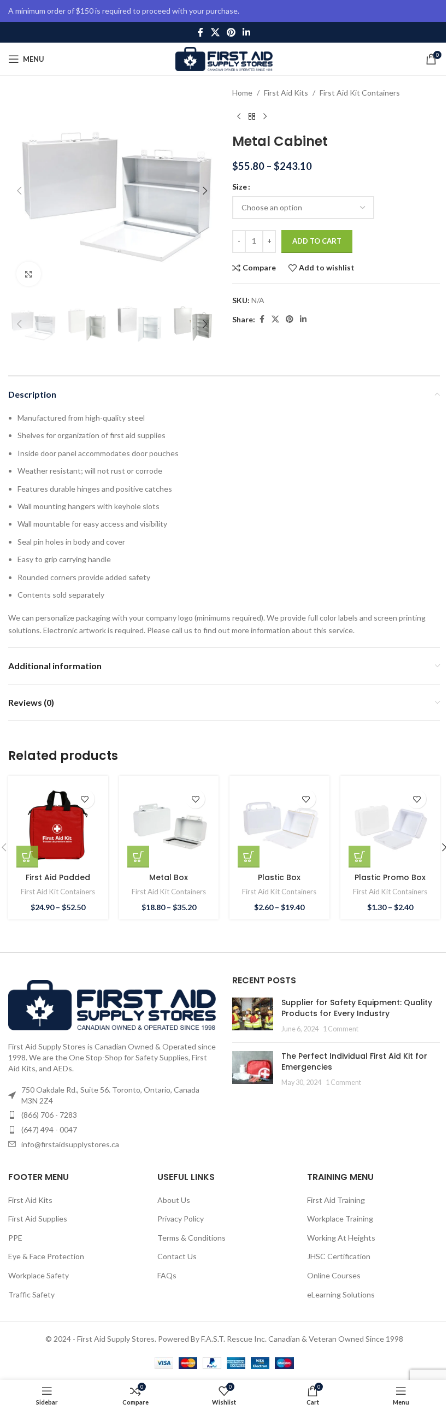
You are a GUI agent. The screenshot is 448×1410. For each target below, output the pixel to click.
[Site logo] (224, 58)
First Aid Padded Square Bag (58, 883)
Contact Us (177, 1256)
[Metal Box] (169, 826)
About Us (173, 1200)
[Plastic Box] (279, 826)
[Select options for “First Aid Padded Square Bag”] (27, 857)
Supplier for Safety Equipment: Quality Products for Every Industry (356, 1008)
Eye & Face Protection (46, 1256)
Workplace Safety (38, 1275)
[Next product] (265, 116)
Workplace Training (340, 1218)
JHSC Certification (338, 1256)
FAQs (166, 1275)
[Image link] (112, 1004)
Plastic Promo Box (390, 877)
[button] (19, 191)
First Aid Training (336, 1200)
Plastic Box (279, 877)
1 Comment (340, 1029)
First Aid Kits (286, 92)
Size (239, 186)
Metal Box (168, 877)
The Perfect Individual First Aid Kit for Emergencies (354, 1061)
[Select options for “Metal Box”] (138, 857)
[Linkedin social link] (246, 32)
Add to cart (316, 241)
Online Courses (334, 1275)
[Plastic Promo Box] (390, 826)
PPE (15, 1237)
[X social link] (215, 32)
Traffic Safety (31, 1294)
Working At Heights (341, 1237)
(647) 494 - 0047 (49, 1129)
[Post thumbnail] (252, 1016)
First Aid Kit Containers (360, 92)
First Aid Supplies (37, 1218)
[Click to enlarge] (28, 274)
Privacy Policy (180, 1218)
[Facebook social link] (200, 32)
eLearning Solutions (341, 1294)
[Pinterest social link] (231, 32)
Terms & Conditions (191, 1237)
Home (242, 92)
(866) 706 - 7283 (49, 1114)
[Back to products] (251, 116)
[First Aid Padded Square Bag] (58, 826)
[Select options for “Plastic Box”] (249, 857)
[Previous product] (238, 116)
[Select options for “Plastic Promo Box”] (359, 857)
